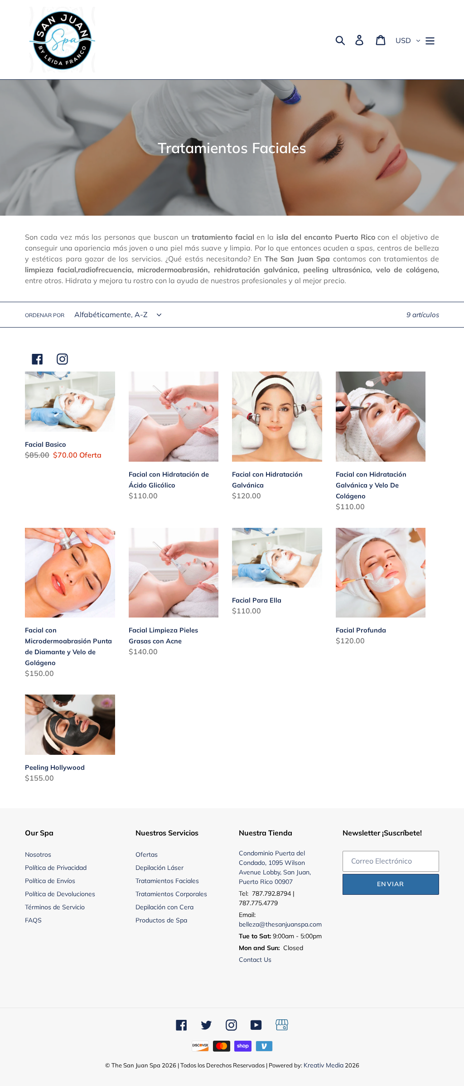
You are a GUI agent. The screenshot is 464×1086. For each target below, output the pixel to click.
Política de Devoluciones (60, 894)
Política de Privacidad (56, 868)
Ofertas (146, 854)
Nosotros (38, 854)
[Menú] (430, 40)
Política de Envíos (50, 881)
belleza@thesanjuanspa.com (280, 924)
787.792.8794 (271, 893)
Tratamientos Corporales (171, 894)
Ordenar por (44, 315)
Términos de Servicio (55, 907)
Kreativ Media (323, 1065)
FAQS (33, 920)
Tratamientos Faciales (167, 881)
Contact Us (255, 960)
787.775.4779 (258, 903)
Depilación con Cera (164, 907)
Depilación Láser (159, 868)
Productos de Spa (161, 920)
